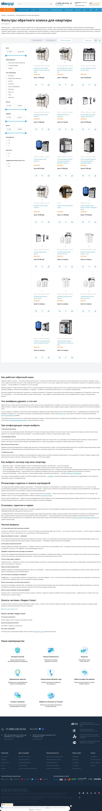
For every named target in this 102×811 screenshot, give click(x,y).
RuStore (36, 779)
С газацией (75, 765)
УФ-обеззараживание (51, 762)
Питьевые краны (77, 768)
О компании (4, 756)
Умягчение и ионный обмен (53, 768)
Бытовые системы (24, 10)
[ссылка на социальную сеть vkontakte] (79, 793)
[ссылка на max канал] (43, 729)
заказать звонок (59, 4)
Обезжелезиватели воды (25, 762)
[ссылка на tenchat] (99, 793)
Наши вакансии (5, 762)
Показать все (88, 40)
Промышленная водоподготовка (54, 756)
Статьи (3, 765)
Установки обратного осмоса (53, 759)
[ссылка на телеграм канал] (40, 729)
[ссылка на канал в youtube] (83, 793)
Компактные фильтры (24, 759)
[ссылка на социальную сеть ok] (91, 793)
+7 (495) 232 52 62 (62, 3)
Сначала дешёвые (36, 40)
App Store (7, 779)
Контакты (78, 10)
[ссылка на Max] (79, 797)
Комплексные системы (24, 756)
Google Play (16, 779)
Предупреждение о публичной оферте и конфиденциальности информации (19, 801)
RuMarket (45, 779)
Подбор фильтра (43, 10)
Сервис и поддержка (96, 762)
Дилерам (93, 765)
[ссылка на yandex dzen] (95, 793)
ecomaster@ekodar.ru (80, 5)
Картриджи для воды (56, 10)
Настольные (76, 762)
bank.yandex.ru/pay (38, 631)
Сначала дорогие (50, 40)
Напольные (75, 759)
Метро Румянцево (8, 739)
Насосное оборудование (52, 765)
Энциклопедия (69, 10)
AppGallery (27, 779)
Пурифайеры (76, 756)
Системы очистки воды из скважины (28, 768)
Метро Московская (37, 739)
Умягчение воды (23, 765)
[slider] (6, 55)
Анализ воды (94, 756)
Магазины (3, 759)
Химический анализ (96, 759)
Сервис (33, 10)
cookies (47, 807)
